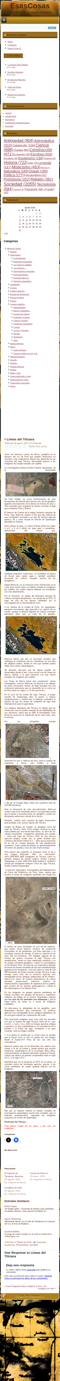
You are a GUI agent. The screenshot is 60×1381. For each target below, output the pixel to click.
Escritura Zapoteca (15, 72)
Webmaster (35, 1295)
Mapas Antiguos (17, 344)
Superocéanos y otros (19, 380)
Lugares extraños (17, 304)
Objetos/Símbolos (17, 357)
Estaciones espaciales (22, 262)
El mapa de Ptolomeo (17, 80)
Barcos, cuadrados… (22, 311)
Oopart (38, 171)
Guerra (50, 158)
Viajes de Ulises (14, 87)
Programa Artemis (20, 275)
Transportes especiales (20, 383)
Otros (15, 340)
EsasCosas (30, 6)
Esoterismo (31, 158)
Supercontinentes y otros (20, 376)
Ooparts (13, 360)
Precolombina (35, 175)
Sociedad (20, 184)
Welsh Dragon (10, 1206)
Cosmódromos (19, 258)
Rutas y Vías (15, 373)
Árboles (13, 252)
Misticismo (26, 167)
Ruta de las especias (16, 95)
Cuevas (16, 327)
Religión (42, 179)
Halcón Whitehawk (12, 1219)
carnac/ (8, 113)
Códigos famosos (17, 291)
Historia (16, 162)
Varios (12, 386)
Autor (28, 1295)
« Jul (6, 233)
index (33, 163)
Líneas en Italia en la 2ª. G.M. (25, 354)
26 (27, 227)
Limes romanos (19, 350)
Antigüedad (19, 140)
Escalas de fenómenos (19, 294)
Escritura (41, 154)
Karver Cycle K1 (14, 48)
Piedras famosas (17, 367)
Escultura (11, 158)
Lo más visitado (13, 56)
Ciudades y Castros (21, 317)
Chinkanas (12, 45)
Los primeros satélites (22, 265)
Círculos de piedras (21, 314)
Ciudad (21, 150)
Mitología (45, 168)
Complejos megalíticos (22, 324)
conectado (31, 1270)
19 (27, 223)
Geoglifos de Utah (13, 1187)
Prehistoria (17, 179)
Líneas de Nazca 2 (39, 1173)
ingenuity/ (9, 126)
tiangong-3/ (10, 120)
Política (13, 175)
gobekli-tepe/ (10, 116)
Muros (12, 347)
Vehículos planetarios (22, 281)
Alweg (10, 42)
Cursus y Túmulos (20, 331)
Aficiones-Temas (14, 249)
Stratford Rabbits (12, 1231)
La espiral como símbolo (18, 65)
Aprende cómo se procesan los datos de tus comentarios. (28, 1277)
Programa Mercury (21, 278)
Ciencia (13, 288)
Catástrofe (24, 145)
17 (20, 223)
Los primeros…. (20, 268)
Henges (16, 334)
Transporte (33, 189)
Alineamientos (19, 307)
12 (27, 220)
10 (20, 220)
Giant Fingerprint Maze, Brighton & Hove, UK (26, 1286)
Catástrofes (15, 284)
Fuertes (13, 301)
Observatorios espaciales (24, 271)
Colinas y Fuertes (20, 321)
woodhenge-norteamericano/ (17, 123)
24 (20, 227)
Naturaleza (16, 171)
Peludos (13, 363)
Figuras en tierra (17, 298)
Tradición (18, 190)
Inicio (22, 1295)
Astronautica (15, 255)
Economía (21, 154)
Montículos (17, 337)
